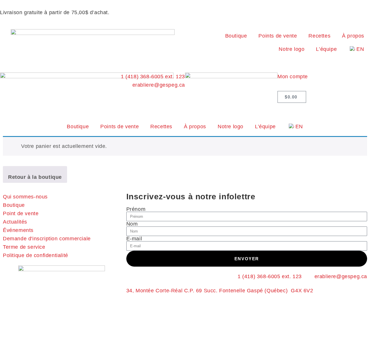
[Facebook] (285, 110)
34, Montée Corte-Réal (155, 290)
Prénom (136, 209)
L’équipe (326, 49)
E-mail (134, 238)
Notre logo (291, 49)
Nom (132, 223)
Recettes (319, 36)
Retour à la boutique (35, 177)
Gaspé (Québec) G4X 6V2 (280, 290)
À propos (353, 36)
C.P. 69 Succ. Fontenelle (215, 290)
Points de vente (277, 36)
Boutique (236, 36)
